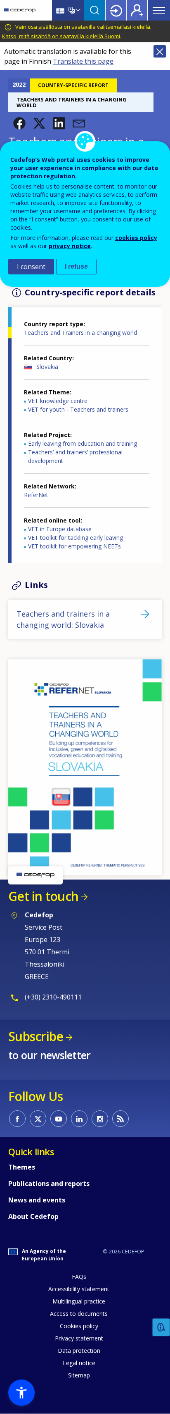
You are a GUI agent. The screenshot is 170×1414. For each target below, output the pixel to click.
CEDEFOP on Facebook (17, 1118)
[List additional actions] (77, 10)
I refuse (76, 266)
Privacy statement (79, 1338)
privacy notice (70, 246)
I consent (31, 266)
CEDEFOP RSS (120, 1118)
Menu (159, 10)
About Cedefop (33, 1216)
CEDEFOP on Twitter (38, 1118)
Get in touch (43, 896)
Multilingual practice (78, 1301)
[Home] (19, 10)
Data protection (79, 1350)
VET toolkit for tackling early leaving (75, 537)
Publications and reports (49, 1183)
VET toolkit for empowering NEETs (74, 546)
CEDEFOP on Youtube (58, 1118)
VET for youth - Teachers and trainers (78, 409)
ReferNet (36, 495)
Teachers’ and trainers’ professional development (75, 456)
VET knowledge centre (57, 401)
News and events (36, 1199)
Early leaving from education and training (82, 443)
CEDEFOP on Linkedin (79, 1118)
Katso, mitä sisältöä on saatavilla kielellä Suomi (61, 36)
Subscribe (35, 1036)
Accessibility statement (78, 1289)
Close (159, 51)
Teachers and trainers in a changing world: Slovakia (63, 619)
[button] (19, 123)
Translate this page (83, 61)
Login (116, 10)
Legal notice (79, 1363)
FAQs (79, 1276)
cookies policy (136, 238)
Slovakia (47, 367)
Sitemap (79, 1375)
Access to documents (79, 1313)
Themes (21, 1167)
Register (137, 10)
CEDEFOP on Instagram (100, 1118)
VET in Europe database (60, 529)
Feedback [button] (161, 1327)
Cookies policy (79, 1326)
